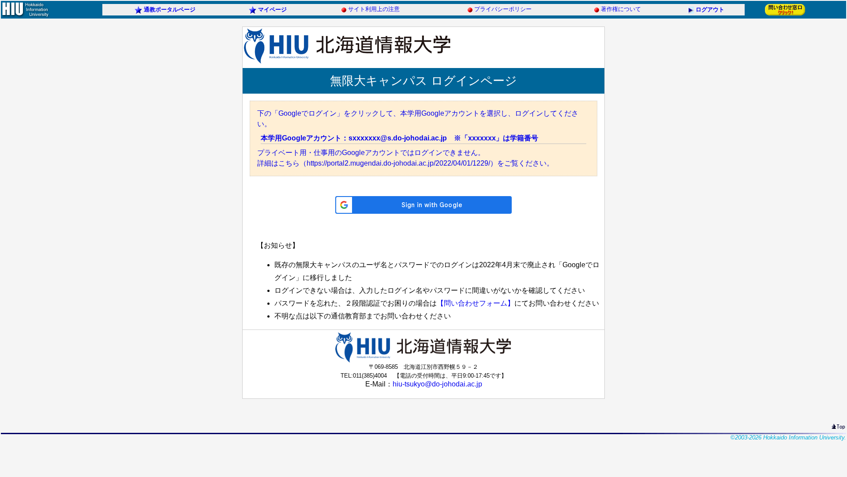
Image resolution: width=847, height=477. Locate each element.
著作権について (621, 9)
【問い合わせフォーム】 (475, 303)
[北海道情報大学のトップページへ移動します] (25, 16)
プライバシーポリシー (503, 9)
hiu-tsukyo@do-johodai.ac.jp (437, 384)
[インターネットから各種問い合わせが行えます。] (785, 15)
